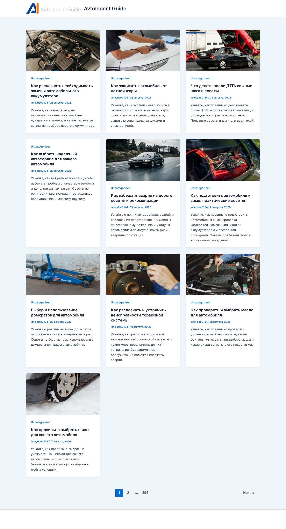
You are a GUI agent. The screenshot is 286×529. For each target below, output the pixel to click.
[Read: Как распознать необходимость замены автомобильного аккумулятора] (63, 50)
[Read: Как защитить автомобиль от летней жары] (143, 50)
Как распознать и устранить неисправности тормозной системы (138, 315)
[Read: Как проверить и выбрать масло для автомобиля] (223, 274)
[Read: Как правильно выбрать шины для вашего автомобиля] (63, 394)
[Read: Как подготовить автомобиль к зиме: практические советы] (223, 159)
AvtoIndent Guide (105, 8)
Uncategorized (41, 78)
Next (249, 492)
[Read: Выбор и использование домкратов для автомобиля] (63, 274)
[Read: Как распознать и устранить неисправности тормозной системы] (143, 274)
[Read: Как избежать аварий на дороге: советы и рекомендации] (143, 159)
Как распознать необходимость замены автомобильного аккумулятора (62, 90)
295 (145, 492)
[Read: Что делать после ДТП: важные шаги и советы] (223, 50)
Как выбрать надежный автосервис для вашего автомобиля (54, 159)
